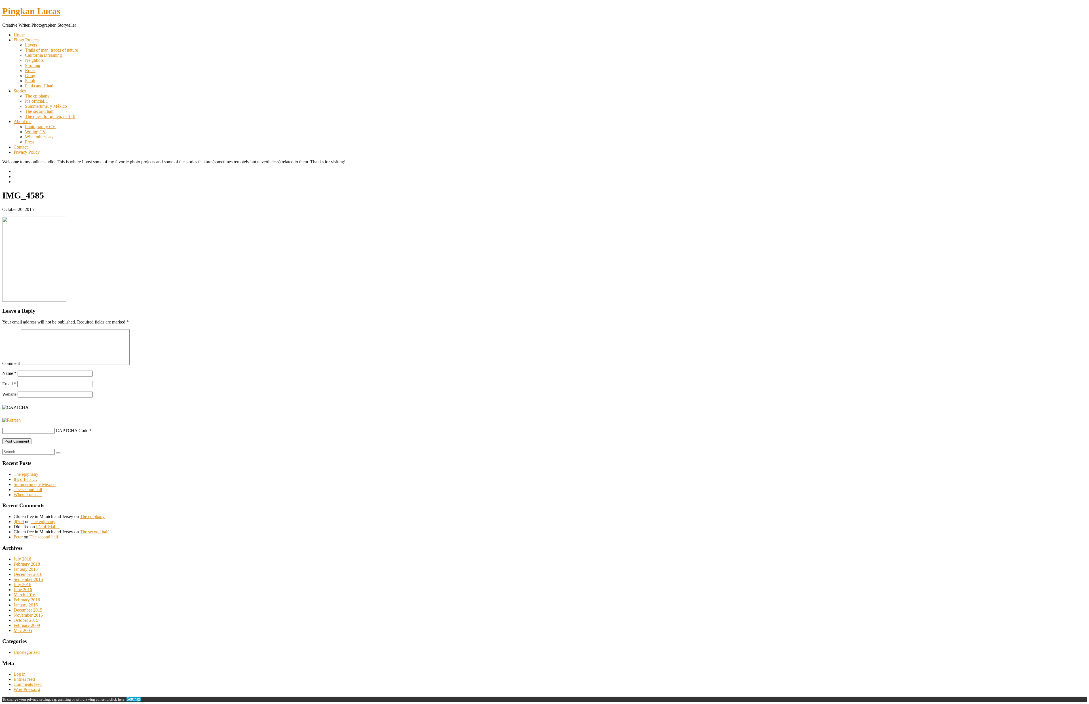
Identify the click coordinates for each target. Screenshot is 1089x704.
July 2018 (22, 559)
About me (22, 121)
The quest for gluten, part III (50, 116)
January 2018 (26, 569)
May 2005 (23, 630)
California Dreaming (43, 55)
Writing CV (35, 131)
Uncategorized (27, 652)
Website (9, 394)
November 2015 (28, 615)
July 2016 (22, 584)
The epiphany (37, 96)
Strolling (32, 65)
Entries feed (24, 679)
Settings (133, 699)
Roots (30, 70)
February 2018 (27, 564)
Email (9, 383)
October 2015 (26, 620)
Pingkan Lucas (31, 11)
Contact (21, 147)
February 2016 (27, 599)
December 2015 (28, 610)
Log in (20, 674)
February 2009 (27, 625)
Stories (20, 90)
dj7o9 (19, 521)
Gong (30, 75)
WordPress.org (27, 689)
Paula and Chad (39, 85)
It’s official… (36, 101)
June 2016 (23, 589)
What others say (39, 136)
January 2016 (26, 604)
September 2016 (28, 579)
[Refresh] (11, 420)
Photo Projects (26, 39)
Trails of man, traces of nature (51, 50)
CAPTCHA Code (72, 430)
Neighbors (34, 60)
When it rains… (28, 494)
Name (9, 373)
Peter (18, 536)
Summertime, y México (46, 106)
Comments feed (28, 684)
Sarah (30, 80)
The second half (39, 111)
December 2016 (28, 574)
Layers (31, 45)
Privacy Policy (27, 152)
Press (29, 141)
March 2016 (24, 594)
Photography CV (40, 126)
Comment (11, 363)
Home (19, 34)
